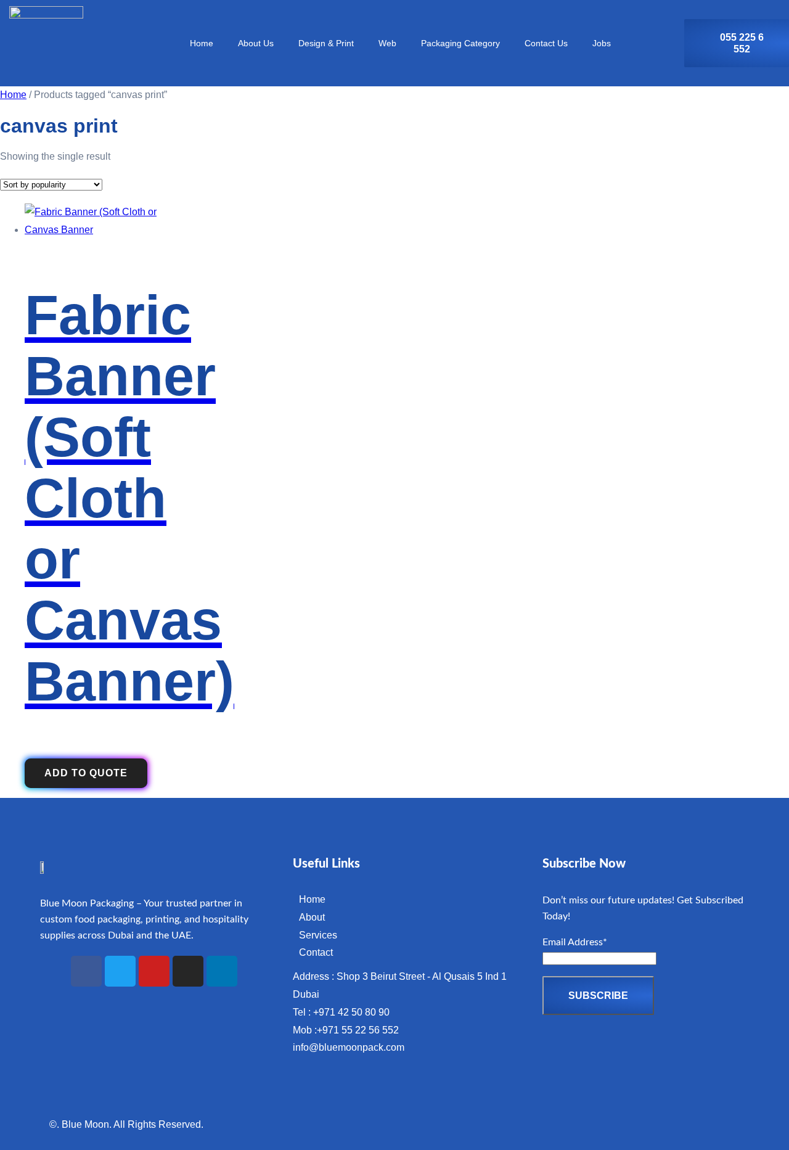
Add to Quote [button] (86, 773)
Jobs (601, 43)
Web (387, 43)
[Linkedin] (221, 971)
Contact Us (546, 43)
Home (201, 43)
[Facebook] (86, 971)
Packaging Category (460, 43)
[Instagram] (188, 971)
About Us (256, 43)
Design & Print (326, 43)
